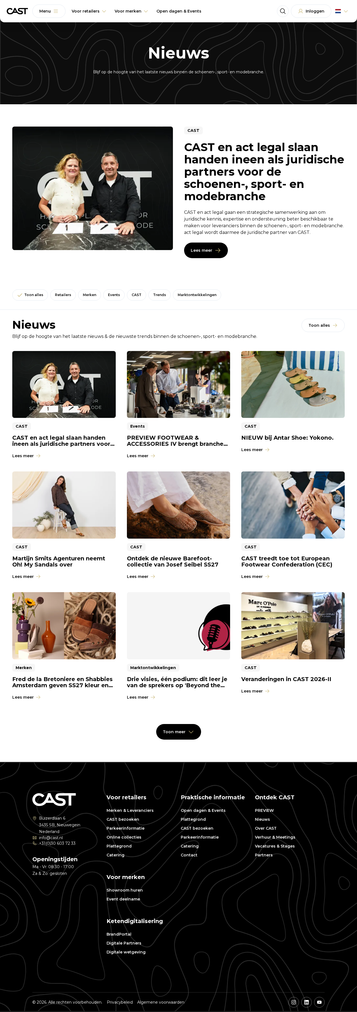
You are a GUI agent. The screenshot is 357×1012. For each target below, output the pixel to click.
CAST (136, 295)
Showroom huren (125, 890)
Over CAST (266, 828)
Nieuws (262, 819)
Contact (189, 855)
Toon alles (33, 295)
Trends (159, 295)
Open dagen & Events (203, 810)
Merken (89, 295)
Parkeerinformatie (125, 828)
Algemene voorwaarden (160, 1002)
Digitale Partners (124, 943)
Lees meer (201, 250)
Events (114, 295)
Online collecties (124, 837)
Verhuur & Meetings (275, 837)
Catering (115, 855)
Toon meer (174, 731)
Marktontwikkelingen (197, 295)
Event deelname (123, 899)
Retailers (63, 295)
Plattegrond (119, 846)
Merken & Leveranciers (130, 810)
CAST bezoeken (123, 819)
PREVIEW (264, 810)
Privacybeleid (120, 1002)
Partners (264, 855)
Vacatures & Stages (275, 846)
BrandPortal (119, 934)
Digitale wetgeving (126, 952)
